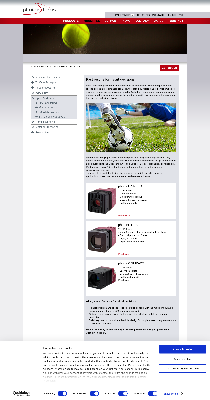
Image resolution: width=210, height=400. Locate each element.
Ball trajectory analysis (52, 116)
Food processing (45, 87)
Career (160, 21)
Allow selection (182, 359)
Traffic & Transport (46, 82)
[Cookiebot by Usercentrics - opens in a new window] (21, 393)
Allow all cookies (182, 349)
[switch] (94, 393)
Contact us (169, 67)
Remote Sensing (45, 121)
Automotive (42, 132)
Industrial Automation (47, 77)
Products (71, 21)
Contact (176, 21)
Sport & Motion (58, 66)
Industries (91, 21)
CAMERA (122, 15)
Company (142, 21)
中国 (181, 15)
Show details (170, 393)
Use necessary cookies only (183, 368)
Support (111, 21)
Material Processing (47, 127)
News (127, 21)
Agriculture (41, 93)
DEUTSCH (172, 15)
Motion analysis (48, 107)
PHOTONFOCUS (150, 15)
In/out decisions (74, 66)
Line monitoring (48, 103)
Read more (124, 215)
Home (35, 66)
